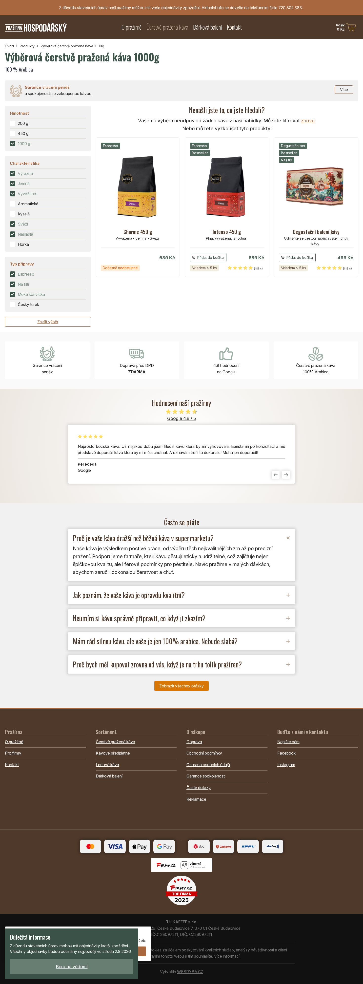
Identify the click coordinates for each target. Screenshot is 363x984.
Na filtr (23, 284)
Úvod (9, 46)
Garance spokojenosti (205, 776)
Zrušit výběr (47, 321)
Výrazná (25, 173)
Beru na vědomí (72, 966)
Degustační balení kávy (316, 231)
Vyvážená (27, 193)
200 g (23, 123)
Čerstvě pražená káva (167, 27)
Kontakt (234, 27)
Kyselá (24, 213)
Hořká (23, 244)
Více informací (227, 956)
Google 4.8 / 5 (181, 418)
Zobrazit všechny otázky (181, 685)
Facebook (286, 753)
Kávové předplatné (113, 753)
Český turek (28, 304)
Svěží (23, 224)
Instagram (286, 764)
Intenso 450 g (227, 231)
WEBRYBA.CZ (190, 971)
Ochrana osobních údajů (208, 764)
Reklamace (196, 799)
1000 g (24, 143)
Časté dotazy (198, 787)
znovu (308, 121)
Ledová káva (107, 764)
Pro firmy (13, 753)
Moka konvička (31, 294)
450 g (23, 133)
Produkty (27, 46)
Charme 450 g (137, 231)
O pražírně (131, 27)
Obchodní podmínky (204, 753)
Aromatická (28, 203)
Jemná (24, 183)
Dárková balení (207, 27)
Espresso (26, 274)
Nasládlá (25, 234)
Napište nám (288, 741)
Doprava (194, 741)
